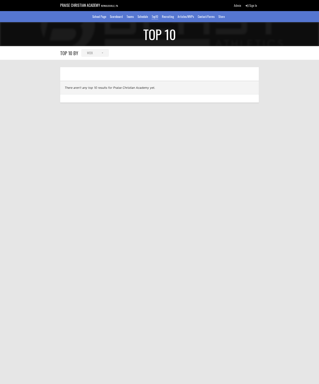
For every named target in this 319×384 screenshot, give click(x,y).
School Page (99, 16)
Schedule (143, 16)
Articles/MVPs (186, 16)
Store (221, 16)
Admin (237, 5)
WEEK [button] (90, 53)
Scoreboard (116, 16)
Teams (130, 16)
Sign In (252, 5)
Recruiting (168, 16)
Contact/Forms (206, 16)
